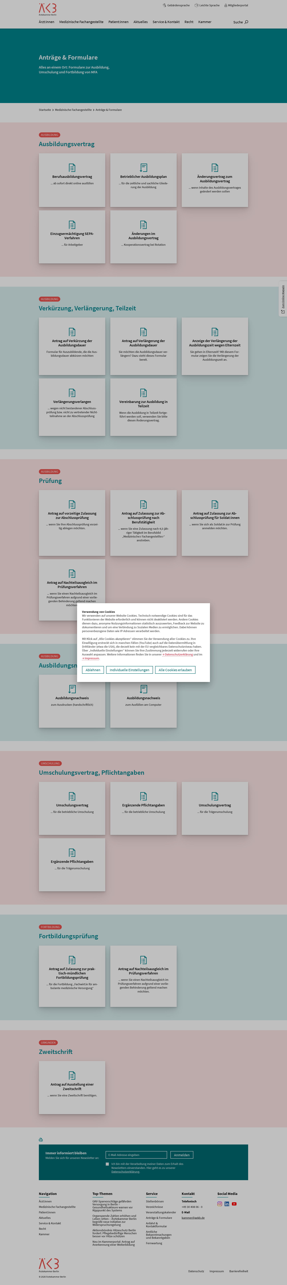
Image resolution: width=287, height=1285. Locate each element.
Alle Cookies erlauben (175, 670)
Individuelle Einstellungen (129, 670)
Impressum (92, 658)
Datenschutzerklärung (179, 654)
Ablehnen (93, 670)
